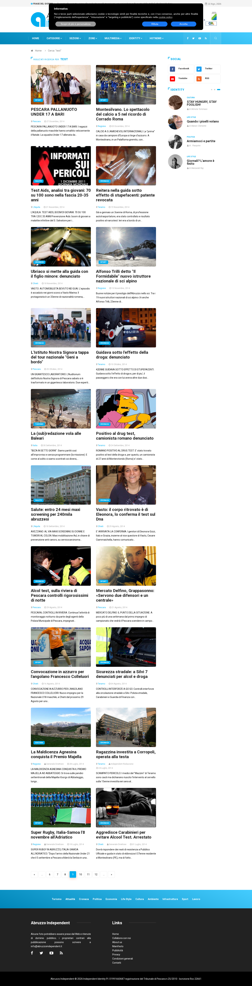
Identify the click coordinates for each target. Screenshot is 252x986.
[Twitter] (193, 38)
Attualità (70, 899)
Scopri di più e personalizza (76, 24)
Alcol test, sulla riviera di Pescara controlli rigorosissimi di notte (59, 595)
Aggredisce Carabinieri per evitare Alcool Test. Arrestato (123, 835)
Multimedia (112, 38)
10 (80, 874)
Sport (38, 100)
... (42, 874)
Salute (38, 181)
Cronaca (104, 181)
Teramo (101, 207)
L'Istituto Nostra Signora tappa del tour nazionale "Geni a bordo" (60, 357)
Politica (191, 137)
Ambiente (153, 899)
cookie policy (165, 17)
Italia (35, 445)
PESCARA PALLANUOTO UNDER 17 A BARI (54, 112)
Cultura (39, 743)
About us (117, 942)
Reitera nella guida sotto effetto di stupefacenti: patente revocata (125, 195)
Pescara (37, 121)
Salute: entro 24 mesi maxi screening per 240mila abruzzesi (55, 514)
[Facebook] (187, 38)
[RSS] (205, 38)
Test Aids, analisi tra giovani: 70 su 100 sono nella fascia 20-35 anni (61, 195)
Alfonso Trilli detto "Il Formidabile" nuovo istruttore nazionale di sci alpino (123, 276)
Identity (134, 38)
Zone (91, 38)
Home (35, 38)
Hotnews (155, 38)
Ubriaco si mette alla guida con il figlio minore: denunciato (59, 274)
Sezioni (74, 38)
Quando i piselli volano (203, 121)
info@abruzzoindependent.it (46, 946)
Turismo (39, 424)
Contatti (116, 962)
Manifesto (117, 946)
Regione (102, 126)
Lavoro (196, 899)
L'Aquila (36, 207)
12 (96, 874)
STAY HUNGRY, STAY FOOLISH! (202, 103)
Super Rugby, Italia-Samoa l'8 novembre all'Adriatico (58, 835)
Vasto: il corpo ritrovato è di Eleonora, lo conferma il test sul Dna (125, 514)
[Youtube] (200, 38)
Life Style (191, 117)
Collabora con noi (121, 938)
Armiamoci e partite (201, 141)
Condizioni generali (122, 958)
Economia (111, 899)
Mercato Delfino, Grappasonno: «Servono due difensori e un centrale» (125, 595)
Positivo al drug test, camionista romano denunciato (125, 436)
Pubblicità (117, 950)
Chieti (35, 283)
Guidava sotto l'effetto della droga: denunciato (122, 355)
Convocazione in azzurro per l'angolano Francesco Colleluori (60, 674)
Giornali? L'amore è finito (200, 162)
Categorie (53, 38)
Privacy (116, 954)
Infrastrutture (170, 899)
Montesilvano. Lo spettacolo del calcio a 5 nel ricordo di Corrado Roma (122, 114)
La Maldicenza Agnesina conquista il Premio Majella (56, 754)
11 (88, 874)
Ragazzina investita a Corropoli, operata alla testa (126, 754)
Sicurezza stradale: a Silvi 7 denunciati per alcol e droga (122, 674)
